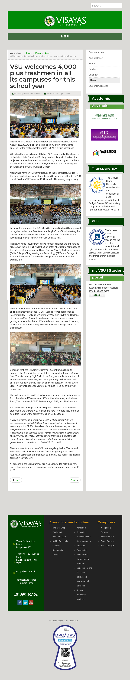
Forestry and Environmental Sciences (83, 559)
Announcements (97, 52)
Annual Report (96, 58)
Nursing (80, 590)
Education (81, 546)
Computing (81, 532)
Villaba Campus (107, 546)
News (93, 80)
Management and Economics (84, 570)
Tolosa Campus (107, 541)
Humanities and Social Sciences (84, 539)
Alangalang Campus (106, 530)
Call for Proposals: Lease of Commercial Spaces (60, 548)
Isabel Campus (107, 537)
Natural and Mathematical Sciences (83, 581)
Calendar (93, 74)
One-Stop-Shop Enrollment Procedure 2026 (59, 532)
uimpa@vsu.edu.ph (26, 571)
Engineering (82, 550)
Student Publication (98, 86)
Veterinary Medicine (81, 597)
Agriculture (81, 528)
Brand (92, 63)
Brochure (93, 69)
